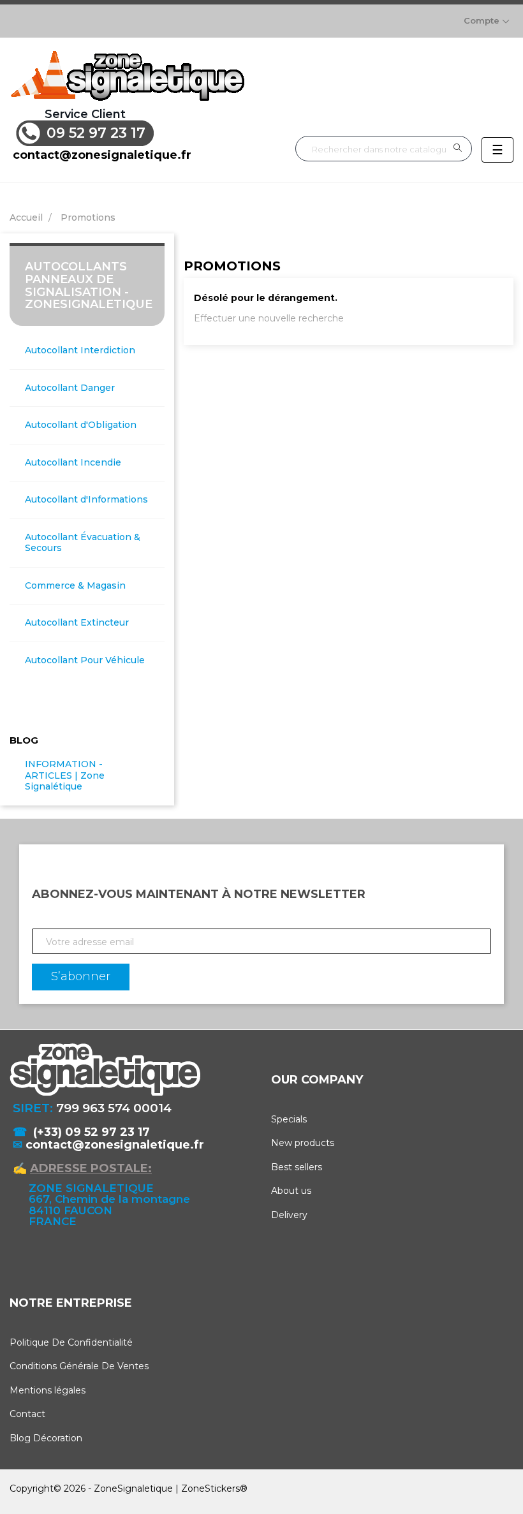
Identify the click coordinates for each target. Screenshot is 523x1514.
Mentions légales (47, 1390)
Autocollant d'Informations (86, 499)
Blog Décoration (46, 1438)
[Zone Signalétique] (127, 76)
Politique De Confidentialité (71, 1342)
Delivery (289, 1215)
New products (302, 1143)
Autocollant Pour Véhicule (85, 660)
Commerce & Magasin (75, 585)
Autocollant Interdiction (80, 350)
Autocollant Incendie (73, 462)
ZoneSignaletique (133, 1488)
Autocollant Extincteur (77, 622)
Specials (289, 1119)
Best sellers (296, 1167)
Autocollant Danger (70, 388)
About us (291, 1190)
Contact (27, 1414)
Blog (24, 740)
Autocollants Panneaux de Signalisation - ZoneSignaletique (88, 285)
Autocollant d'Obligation (80, 425)
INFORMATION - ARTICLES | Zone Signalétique (65, 775)
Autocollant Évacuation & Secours (82, 543)
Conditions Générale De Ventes (79, 1366)
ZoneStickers (210, 1488)
